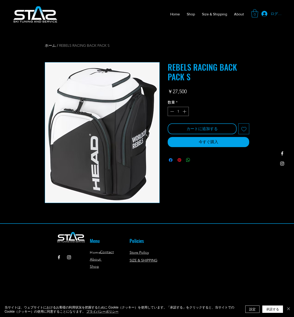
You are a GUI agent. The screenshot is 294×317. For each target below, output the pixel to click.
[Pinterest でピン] (179, 160)
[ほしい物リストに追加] (243, 128)
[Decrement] (171, 111)
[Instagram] (282, 163)
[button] (254, 13)
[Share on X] (197, 160)
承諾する (272, 309)
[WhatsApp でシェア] (188, 160)
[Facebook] (282, 153)
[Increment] (185, 111)
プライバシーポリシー (102, 311)
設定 (252, 309)
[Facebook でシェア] (170, 160)
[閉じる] (288, 309)
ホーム (50, 45)
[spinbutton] (178, 111)
